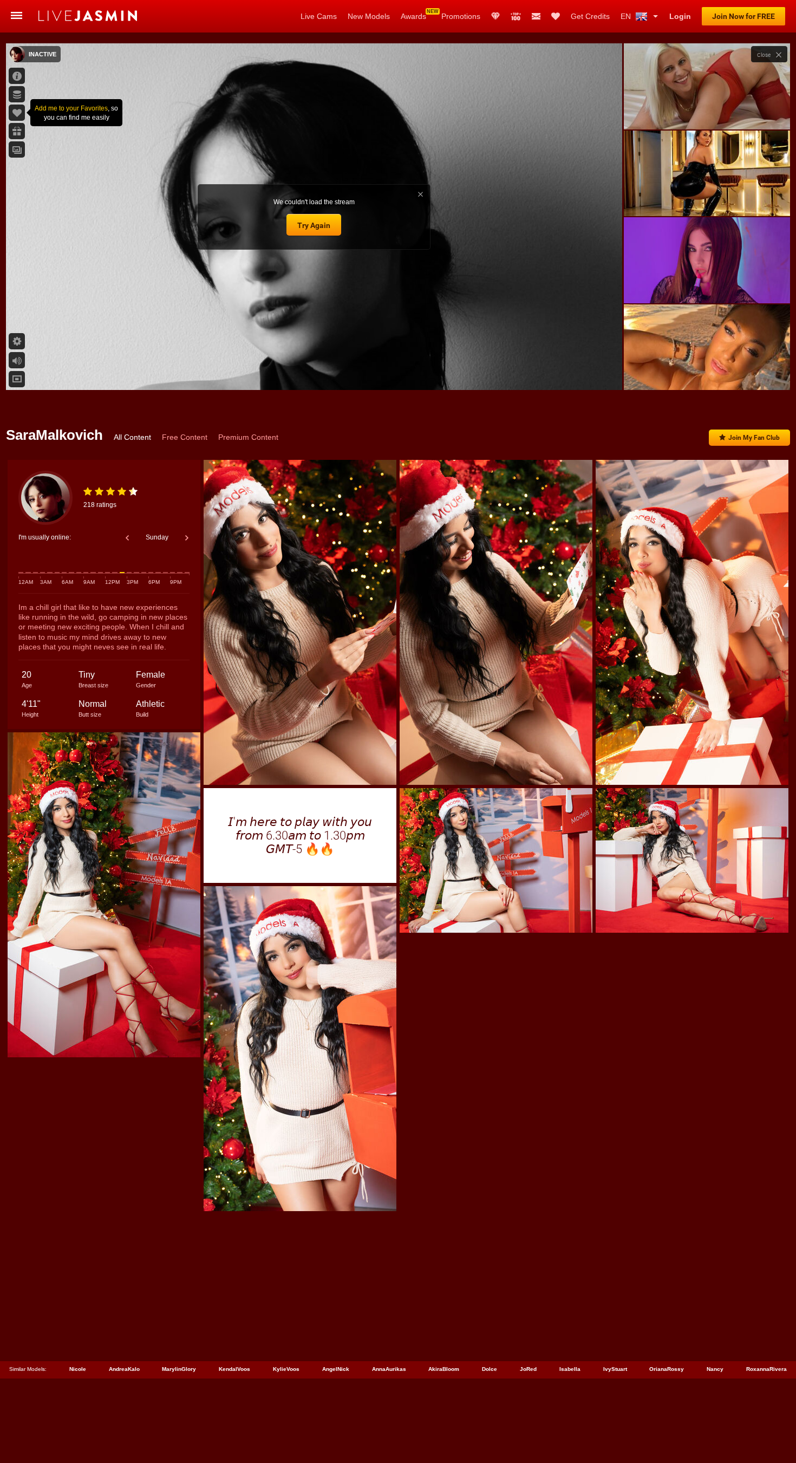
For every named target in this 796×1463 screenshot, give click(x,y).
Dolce (489, 1369)
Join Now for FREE (743, 16)
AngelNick (335, 1369)
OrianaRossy (666, 1369)
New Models (369, 16)
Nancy (715, 1369)
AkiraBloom (443, 1369)
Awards (413, 16)
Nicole (77, 1369)
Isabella (569, 1369)
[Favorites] (555, 16)
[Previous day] (127, 538)
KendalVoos (234, 1369)
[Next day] (187, 538)
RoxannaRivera (766, 1369)
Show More (707, 371)
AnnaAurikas (389, 1369)
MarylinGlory (179, 1369)
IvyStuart (615, 1369)
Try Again (313, 225)
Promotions (460, 16)
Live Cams (319, 16)
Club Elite (495, 16)
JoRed (528, 1369)
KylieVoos (286, 1369)
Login (680, 16)
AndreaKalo (124, 1369)
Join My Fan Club (754, 437)
